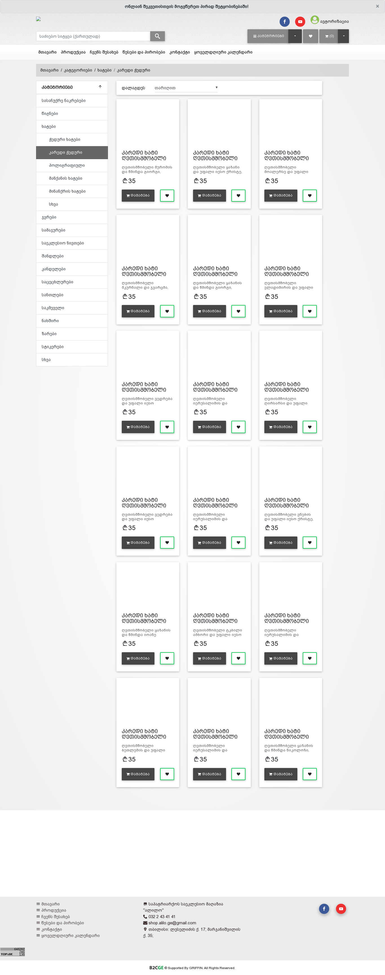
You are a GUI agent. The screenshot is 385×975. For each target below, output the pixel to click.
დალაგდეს (133, 87)
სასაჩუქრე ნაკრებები (64, 100)
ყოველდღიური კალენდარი (223, 52)
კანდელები (54, 268)
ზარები (49, 333)
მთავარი (47, 52)
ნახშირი (50, 320)
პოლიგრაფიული (67, 165)
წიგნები (50, 113)
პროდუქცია (73, 52)
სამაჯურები (53, 230)
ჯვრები (49, 217)
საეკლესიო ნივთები (63, 243)
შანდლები (53, 255)
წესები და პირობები (144, 52)
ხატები (105, 70)
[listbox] (186, 87)
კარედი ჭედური (133, 70)
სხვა (53, 204)
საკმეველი (53, 307)
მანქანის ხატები (65, 178)
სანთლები (52, 294)
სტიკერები (53, 346)
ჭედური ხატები (64, 139)
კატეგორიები (78, 70)
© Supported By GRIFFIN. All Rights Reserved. (199, 968)
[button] (268, 36)
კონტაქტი (179, 52)
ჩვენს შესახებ (104, 52)
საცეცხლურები (57, 281)
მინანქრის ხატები (67, 191)
